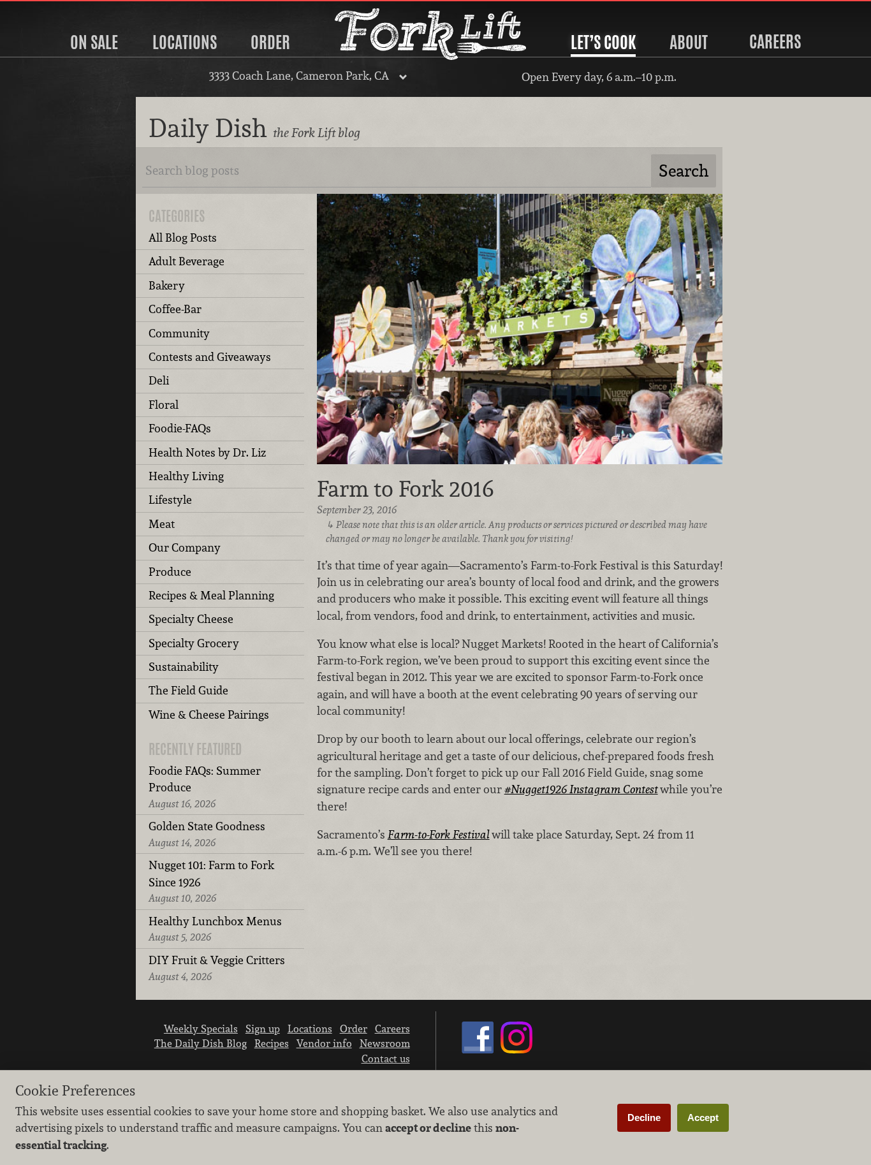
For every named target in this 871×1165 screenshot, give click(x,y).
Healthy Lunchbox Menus (215, 929)
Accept (703, 1117)
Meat (162, 524)
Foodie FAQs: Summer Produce (205, 786)
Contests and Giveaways (210, 356)
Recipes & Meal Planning (211, 595)
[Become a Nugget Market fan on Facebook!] (478, 1049)
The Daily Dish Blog (200, 1043)
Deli (159, 380)
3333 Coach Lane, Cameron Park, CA (299, 75)
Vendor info (324, 1043)
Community (179, 333)
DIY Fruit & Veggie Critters (217, 968)
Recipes (271, 1043)
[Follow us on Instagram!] (516, 1049)
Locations (184, 42)
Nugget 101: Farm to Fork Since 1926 (211, 881)
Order (270, 42)
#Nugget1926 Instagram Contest (581, 789)
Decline (644, 1117)
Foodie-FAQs (180, 428)
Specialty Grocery (194, 643)
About (689, 42)
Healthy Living (186, 476)
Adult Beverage (186, 261)
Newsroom (385, 1043)
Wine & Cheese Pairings (209, 714)
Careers (775, 41)
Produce (170, 571)
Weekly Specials (201, 1028)
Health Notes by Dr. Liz (207, 452)
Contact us (386, 1058)
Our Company (185, 547)
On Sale (94, 42)
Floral (164, 404)
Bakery (167, 285)
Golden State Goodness (207, 834)
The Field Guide (188, 690)
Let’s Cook (603, 42)
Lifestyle (170, 499)
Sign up (262, 1028)
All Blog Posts (183, 237)
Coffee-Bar (175, 309)
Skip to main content (60, 10)
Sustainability (184, 666)
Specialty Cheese (191, 619)
